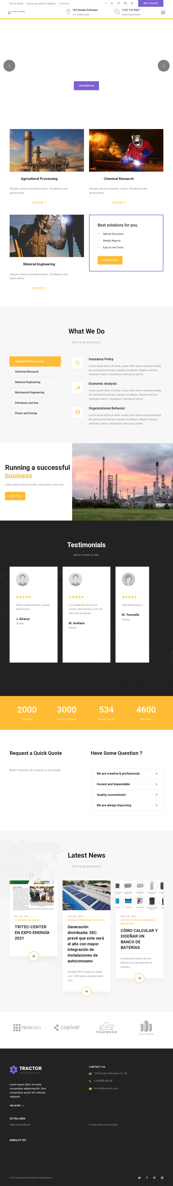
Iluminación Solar (27, 920)
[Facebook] (147, 1178)
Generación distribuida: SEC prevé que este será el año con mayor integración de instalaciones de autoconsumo (86, 944)
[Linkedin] (162, 1178)
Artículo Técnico (132, 920)
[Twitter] (139, 1178)
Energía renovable (80, 920)
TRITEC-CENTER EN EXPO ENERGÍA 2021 (32, 933)
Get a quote (151, 3)
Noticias (99, 920)
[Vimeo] (154, 1178)
